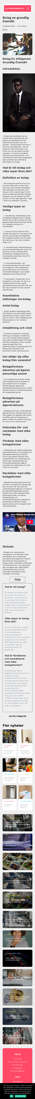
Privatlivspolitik (20, 1096)
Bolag (5, 30)
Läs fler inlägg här (17, 716)
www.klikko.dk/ (19, 1071)
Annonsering (17, 1081)
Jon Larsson (22, 26)
